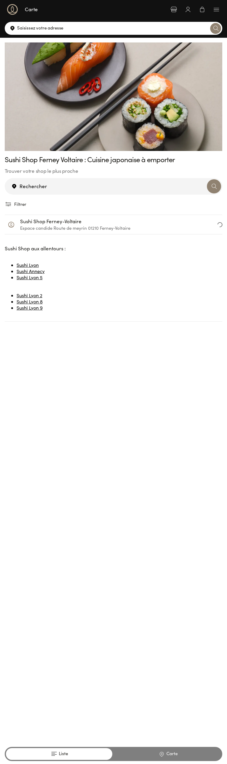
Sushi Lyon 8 (30, 301)
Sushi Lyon (28, 265)
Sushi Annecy (31, 271)
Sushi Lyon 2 (29, 295)
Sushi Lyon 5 (30, 277)
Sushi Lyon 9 (30, 308)
